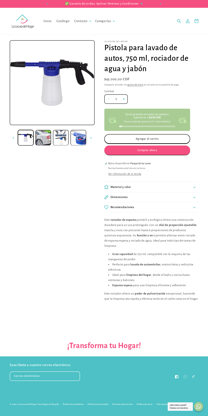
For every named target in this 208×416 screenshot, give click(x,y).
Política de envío (145, 404)
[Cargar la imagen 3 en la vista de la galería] (61, 138)
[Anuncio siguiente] (160, 3)
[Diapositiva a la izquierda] (13, 137)
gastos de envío (135, 84)
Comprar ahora (147, 150)
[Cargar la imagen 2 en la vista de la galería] (43, 138)
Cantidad (109, 91)
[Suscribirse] (75, 376)
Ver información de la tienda (124, 174)
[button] (82, 21)
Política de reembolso (73, 404)
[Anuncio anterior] (47, 3)
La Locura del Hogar (27, 404)
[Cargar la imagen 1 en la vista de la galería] (25, 138)
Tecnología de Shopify (48, 404)
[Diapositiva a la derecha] (91, 137)
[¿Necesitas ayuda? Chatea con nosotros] (198, 406)
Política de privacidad (98, 404)
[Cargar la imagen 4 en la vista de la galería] (78, 138)
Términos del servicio (122, 404)
